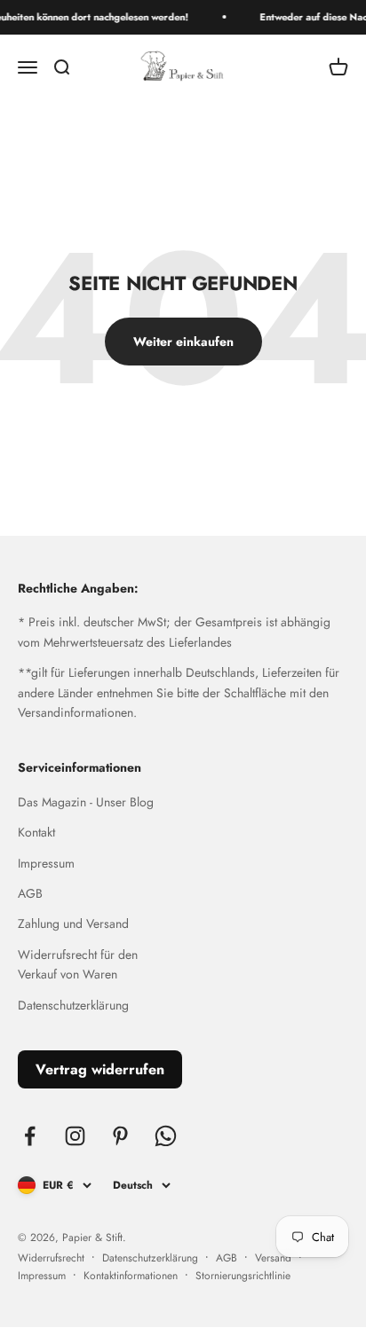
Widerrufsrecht (51, 1258)
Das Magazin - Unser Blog (86, 802)
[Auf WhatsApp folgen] (166, 1136)
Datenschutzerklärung (73, 1005)
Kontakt (36, 832)
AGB (30, 893)
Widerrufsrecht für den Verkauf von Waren (78, 964)
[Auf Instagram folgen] (75, 1136)
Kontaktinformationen (131, 1276)
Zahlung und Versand (73, 923)
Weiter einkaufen (183, 341)
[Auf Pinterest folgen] (120, 1136)
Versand (273, 1258)
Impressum (46, 863)
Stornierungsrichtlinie (242, 1276)
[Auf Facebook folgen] (30, 1136)
